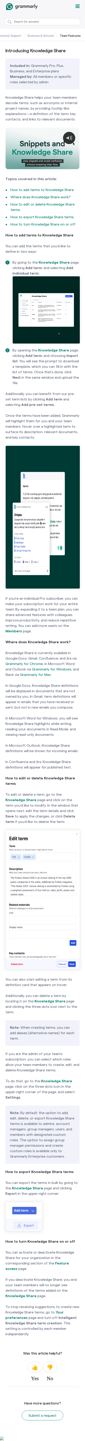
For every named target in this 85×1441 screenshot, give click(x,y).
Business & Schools (41, 35)
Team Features (70, 35)
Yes (35, 1367)
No (50, 1367)
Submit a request (42, 1415)
